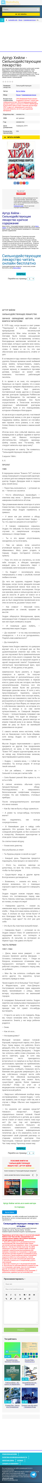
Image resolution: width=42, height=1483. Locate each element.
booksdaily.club (12, 2)
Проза (18, 95)
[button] (6, 1295)
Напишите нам (18, 206)
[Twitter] (27, 183)
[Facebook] (18, 183)
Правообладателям (9, 1454)
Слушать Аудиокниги (10, 1463)
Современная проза (29, 95)
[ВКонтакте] (15, 183)
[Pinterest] (24, 183)
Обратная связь (8, 1460)
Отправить (21, 1330)
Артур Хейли (20, 91)
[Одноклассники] (21, 183)
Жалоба (21, 193)
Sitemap (20, 1460)
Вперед (21, 274)
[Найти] (37, 9)
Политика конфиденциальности (14, 1457)
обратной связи (7, 1478)
